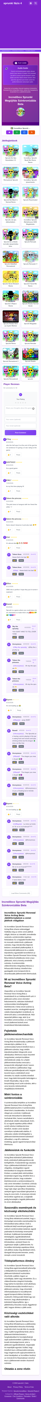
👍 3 (14, 671)
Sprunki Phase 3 (33, 1391)
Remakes (27, 1396)
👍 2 (14, 560)
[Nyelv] (31, 3)
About (9, 1387)
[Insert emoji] (33, 409)
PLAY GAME (22, 63)
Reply (18, 455)
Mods (34, 1396)
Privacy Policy (18, 1387)
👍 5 (14, 637)
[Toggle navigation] (36, 3)
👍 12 (15, 723)
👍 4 (14, 574)
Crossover (8, 1396)
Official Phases (19, 1394)
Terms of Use (29, 1387)
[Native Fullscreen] (17, 132)
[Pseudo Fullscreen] (24, 132)
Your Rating (21, 399)
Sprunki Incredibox (20, 1391)
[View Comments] (9, 132)
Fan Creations (18, 1396)
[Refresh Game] (31, 132)
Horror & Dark (30, 1394)
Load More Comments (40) (20, 893)
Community (20, 1398)
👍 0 (14, 778)
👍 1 (14, 746)
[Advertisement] (20, 28)
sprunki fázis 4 (12, 3)
